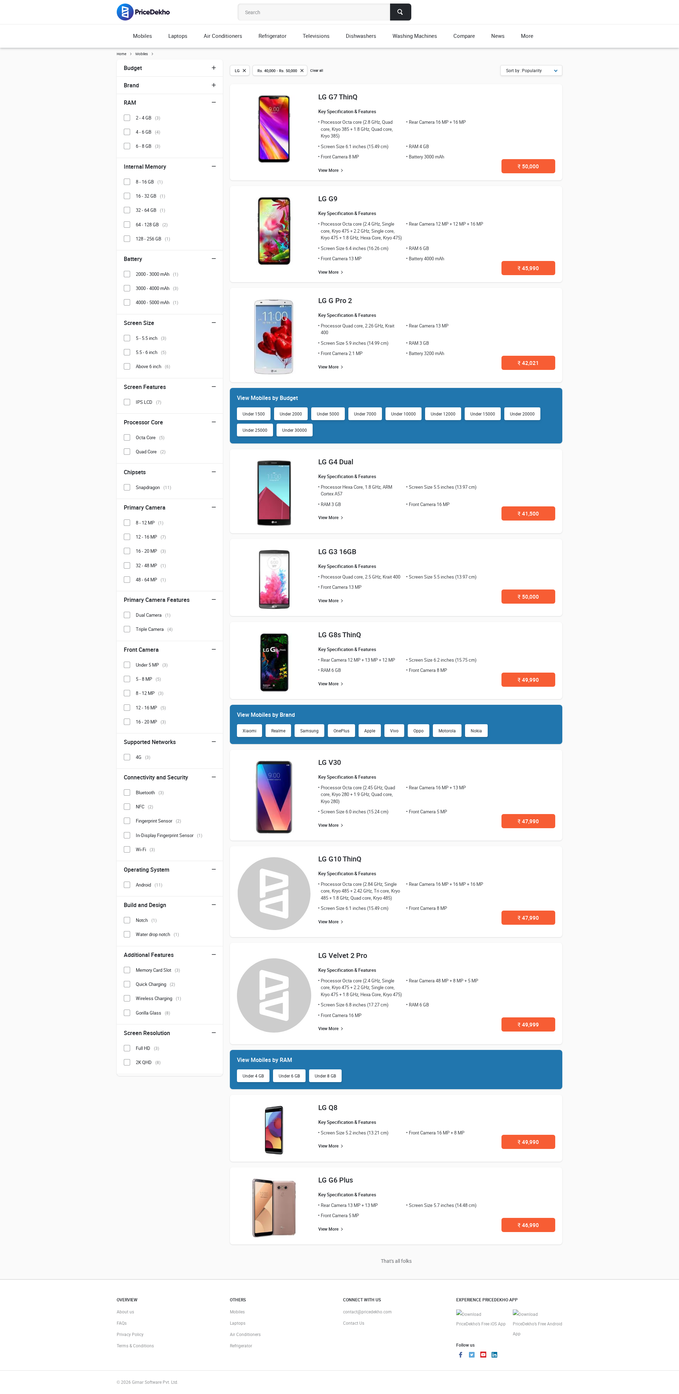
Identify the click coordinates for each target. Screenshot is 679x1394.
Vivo (394, 730)
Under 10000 (403, 414)
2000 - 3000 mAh (157, 274)
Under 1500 (254, 414)
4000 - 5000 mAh (157, 302)
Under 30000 (294, 430)
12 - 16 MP (151, 537)
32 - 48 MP (151, 565)
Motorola (447, 730)
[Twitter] (472, 1355)
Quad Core (151, 451)
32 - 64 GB (150, 210)
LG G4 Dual (335, 461)
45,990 (528, 268)
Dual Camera (153, 615)
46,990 (528, 1225)
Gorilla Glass (153, 1013)
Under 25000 (255, 430)
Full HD (147, 1048)
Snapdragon (153, 487)
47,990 (528, 821)
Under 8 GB (325, 1076)
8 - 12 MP (149, 522)
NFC (144, 806)
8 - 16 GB (149, 182)
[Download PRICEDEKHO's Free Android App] (537, 1324)
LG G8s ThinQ (339, 634)
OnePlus (341, 730)
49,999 (528, 1024)
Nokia (476, 730)
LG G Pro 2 (335, 300)
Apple (369, 730)
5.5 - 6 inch (151, 352)
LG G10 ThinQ (339, 859)
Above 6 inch (153, 366)
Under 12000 (443, 414)
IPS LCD (148, 402)
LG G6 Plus (335, 1180)
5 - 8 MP (148, 679)
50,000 (528, 166)
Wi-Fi (145, 849)
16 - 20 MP (151, 551)
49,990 (528, 679)
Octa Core (150, 437)
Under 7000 (365, 414)
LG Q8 (327, 1107)
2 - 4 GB (148, 118)
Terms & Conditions (135, 1345)
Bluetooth (150, 792)
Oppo (418, 730)
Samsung (309, 730)
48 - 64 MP (151, 579)
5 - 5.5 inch (151, 338)
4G (143, 757)
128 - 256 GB (153, 239)
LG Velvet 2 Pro (342, 955)
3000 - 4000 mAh (157, 288)
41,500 (528, 513)
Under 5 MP (152, 665)
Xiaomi (249, 730)
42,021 (528, 362)
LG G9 (327, 198)
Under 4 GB (253, 1076)
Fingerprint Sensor (158, 821)
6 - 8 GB (148, 146)
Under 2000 (291, 414)
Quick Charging (155, 984)
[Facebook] (460, 1355)
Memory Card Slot (158, 970)
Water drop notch (157, 934)
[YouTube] (483, 1355)
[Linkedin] (494, 1355)
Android (149, 885)
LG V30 (329, 762)
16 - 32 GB (150, 196)
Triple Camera (154, 629)
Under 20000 (522, 414)
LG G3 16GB (337, 551)
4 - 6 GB (148, 132)
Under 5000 (328, 414)
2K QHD (148, 1062)
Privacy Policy (130, 1334)
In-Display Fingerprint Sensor (169, 835)
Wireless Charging (158, 998)
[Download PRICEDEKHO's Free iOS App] (481, 1319)
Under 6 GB (289, 1076)
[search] (400, 12)
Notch (146, 920)
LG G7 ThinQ (338, 96)
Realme (278, 730)
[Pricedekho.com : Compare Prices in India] (148, 12)
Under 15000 (482, 414)
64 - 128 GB (152, 224)
